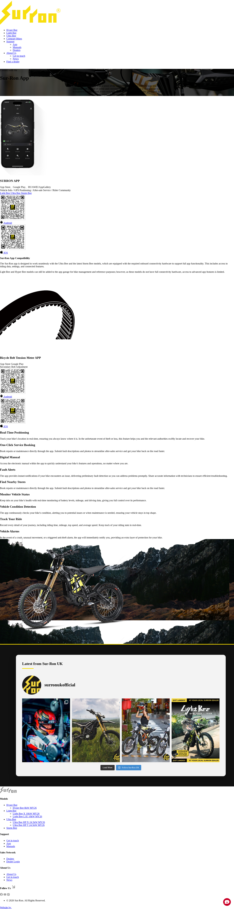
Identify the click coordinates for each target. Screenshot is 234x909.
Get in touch (19, 56)
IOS (5, 252)
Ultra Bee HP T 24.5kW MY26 (29, 825)
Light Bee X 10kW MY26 (26, 813)
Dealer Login (13, 861)
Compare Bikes (14, 38)
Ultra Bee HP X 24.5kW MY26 (29, 822)
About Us (11, 53)
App (15, 44)
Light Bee (11, 33)
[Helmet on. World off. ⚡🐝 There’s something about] (146, 730)
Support (10, 41)
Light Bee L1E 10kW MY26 (27, 816)
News (16, 58)
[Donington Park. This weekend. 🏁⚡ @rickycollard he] (46, 730)
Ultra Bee (11, 35)
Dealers (16, 50)
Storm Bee (26, 193)
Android (7, 223)
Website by (6, 907)
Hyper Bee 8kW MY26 (25, 808)
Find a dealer (12, 61)
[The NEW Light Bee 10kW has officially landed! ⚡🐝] (196, 730)
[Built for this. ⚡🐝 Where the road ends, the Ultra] (96, 730)
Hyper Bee (11, 30)
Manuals (17, 47)
